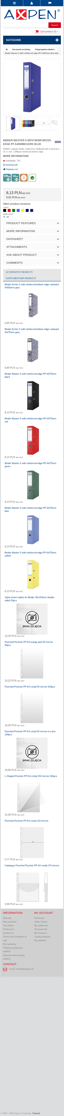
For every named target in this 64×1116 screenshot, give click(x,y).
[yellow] (23, 211)
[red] (9, 211)
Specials (7, 918)
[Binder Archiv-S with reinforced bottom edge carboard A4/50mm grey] (32, 306)
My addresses (41, 925)
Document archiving (21, 49)
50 (8, 217)
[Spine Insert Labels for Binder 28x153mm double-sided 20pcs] (32, 619)
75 (4, 217)
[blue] (18, 211)
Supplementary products (21, 278)
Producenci (8, 929)
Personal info (40, 929)
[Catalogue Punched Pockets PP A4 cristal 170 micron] (32, 887)
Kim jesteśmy (9, 944)
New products (10, 921)
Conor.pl (36, 1113)
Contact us (8, 933)
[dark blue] (27, 211)
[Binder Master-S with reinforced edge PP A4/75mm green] (32, 485)
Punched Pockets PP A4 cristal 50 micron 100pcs (30, 686)
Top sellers (8, 925)
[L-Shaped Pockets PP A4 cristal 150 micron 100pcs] (32, 797)
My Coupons (40, 933)
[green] (14, 211)
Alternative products (19, 272)
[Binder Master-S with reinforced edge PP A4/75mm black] (32, 395)
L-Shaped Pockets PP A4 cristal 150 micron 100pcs (31, 776)
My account (43, 912)
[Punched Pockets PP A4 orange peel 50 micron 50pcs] (32, 663)
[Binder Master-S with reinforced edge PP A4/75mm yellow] (32, 574)
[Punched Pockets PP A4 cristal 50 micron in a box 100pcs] (32, 753)
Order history (40, 921)
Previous (4, 124)
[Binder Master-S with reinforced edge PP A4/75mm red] (32, 440)
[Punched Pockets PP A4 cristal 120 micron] (32, 842)
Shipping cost (11, 169)
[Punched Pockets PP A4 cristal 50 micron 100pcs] (32, 708)
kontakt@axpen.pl (24, 969)
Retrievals (39, 918)
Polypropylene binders (45, 49)
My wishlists (40, 940)
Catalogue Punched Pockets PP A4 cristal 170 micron (32, 865)
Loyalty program (42, 936)
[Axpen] (32, 15)
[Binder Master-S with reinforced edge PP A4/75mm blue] (32, 529)
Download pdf (11, 165)
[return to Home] (6, 49)
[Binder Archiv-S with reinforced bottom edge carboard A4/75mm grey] (32, 350)
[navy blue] (31, 211)
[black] (5, 211)
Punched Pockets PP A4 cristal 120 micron (26, 820)
